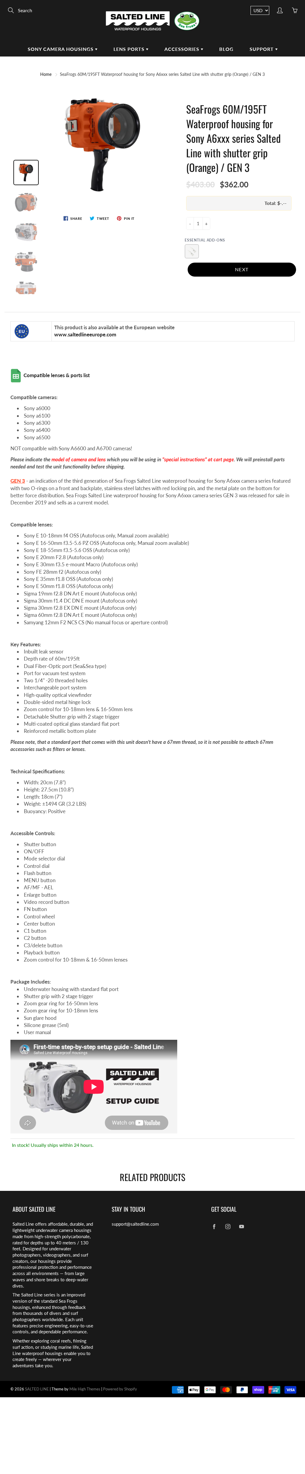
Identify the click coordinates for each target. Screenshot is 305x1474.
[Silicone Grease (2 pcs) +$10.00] (192, 251)
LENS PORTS (129, 49)
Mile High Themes (84, 1389)
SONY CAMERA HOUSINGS (61, 49)
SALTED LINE (37, 1389)
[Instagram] (228, 1226)
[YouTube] (241, 1226)
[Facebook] (214, 1226)
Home (46, 74)
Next (242, 269)
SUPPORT (262, 49)
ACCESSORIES (182, 49)
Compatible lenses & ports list (57, 375)
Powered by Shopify (120, 1389)
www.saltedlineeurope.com (85, 334)
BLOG (226, 49)
